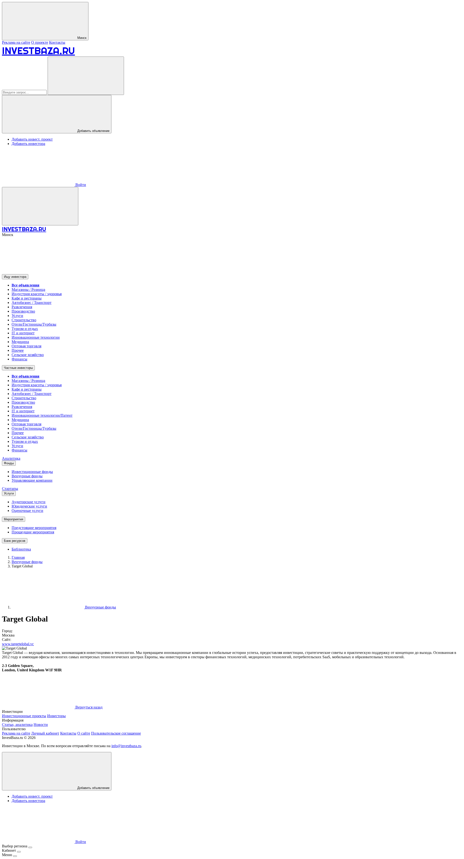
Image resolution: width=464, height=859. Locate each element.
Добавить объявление (92, 131)
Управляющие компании (32, 480)
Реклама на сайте (16, 42)
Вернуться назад (88, 707)
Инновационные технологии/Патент (42, 415)
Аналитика (11, 458)
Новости (41, 725)
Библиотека (21, 549)
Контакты (57, 42)
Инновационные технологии (36, 337)
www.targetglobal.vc (18, 644)
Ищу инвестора (15, 277)
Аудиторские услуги (28, 502)
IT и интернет (23, 333)
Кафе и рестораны (27, 298)
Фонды (9, 463)
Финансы (19, 359)
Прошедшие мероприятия (33, 532)
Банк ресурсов (14, 541)
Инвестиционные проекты (24, 716)
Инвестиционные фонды (32, 472)
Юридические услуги (29, 506)
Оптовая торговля (26, 346)
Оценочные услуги (27, 510)
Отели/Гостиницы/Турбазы (34, 324)
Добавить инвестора (28, 144)
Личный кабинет (45, 733)
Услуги (17, 316)
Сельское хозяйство (28, 355)
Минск (81, 38)
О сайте (83, 733)
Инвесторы (56, 716)
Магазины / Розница (28, 289)
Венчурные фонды (27, 476)
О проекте (39, 42)
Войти (80, 185)
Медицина (20, 342)
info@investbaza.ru (126, 746)
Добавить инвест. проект (32, 139)
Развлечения (22, 307)
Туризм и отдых (25, 329)
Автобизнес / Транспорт (31, 303)
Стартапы (10, 489)
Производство (23, 311)
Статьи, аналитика (17, 725)
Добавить (92, 788)
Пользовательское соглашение (116, 733)
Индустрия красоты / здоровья (37, 294)
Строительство (24, 320)
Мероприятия (13, 519)
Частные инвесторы (18, 368)
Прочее (18, 350)
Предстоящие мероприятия (34, 528)
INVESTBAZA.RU (38, 51)
